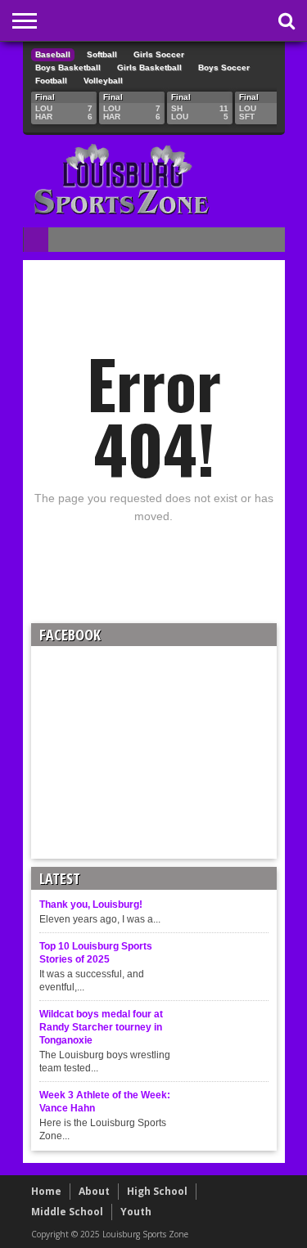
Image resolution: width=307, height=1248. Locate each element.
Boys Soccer (224, 67)
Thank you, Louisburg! (90, 904)
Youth (135, 1212)
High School (157, 1191)
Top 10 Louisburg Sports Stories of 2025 (95, 952)
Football (51, 80)
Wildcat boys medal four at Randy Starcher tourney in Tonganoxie (101, 1027)
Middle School (67, 1212)
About (94, 1191)
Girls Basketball (149, 67)
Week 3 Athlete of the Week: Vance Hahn (104, 1101)
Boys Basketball (68, 67)
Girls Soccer (158, 54)
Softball (102, 54)
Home (46, 1191)
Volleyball (103, 80)
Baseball (52, 54)
